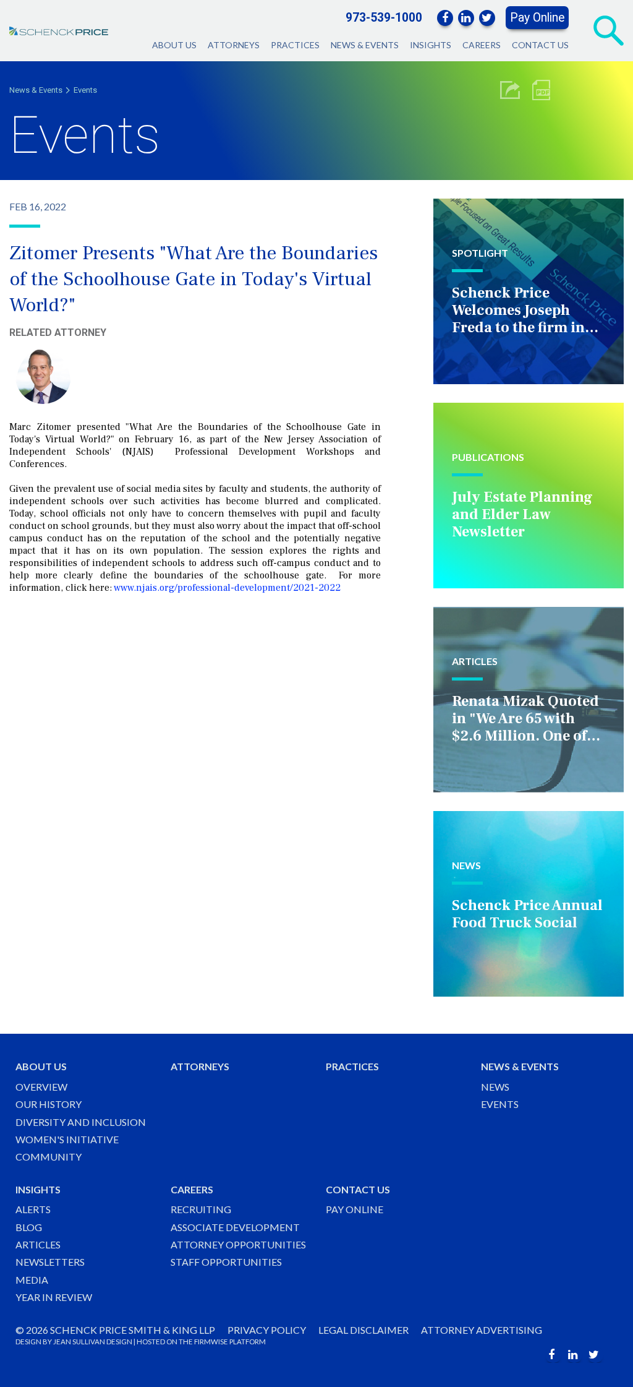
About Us (174, 45)
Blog (28, 1227)
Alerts (33, 1209)
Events (85, 90)
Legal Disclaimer (363, 1330)
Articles (38, 1244)
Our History (48, 1104)
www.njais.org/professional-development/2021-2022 (227, 588)
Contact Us (540, 45)
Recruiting (201, 1209)
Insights (430, 45)
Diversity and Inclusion (80, 1122)
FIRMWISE (211, 1342)
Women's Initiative (67, 1139)
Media (31, 1280)
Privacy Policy (266, 1330)
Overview (41, 1087)
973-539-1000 (384, 18)
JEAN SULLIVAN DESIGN (92, 1342)
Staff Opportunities (226, 1262)
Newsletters (50, 1262)
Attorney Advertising (481, 1330)
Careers (481, 45)
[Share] (510, 90)
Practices (295, 45)
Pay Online (537, 18)
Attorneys (234, 45)
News (495, 1087)
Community (48, 1156)
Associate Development (235, 1227)
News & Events (365, 45)
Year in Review (53, 1297)
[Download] (541, 90)
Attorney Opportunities (238, 1244)
